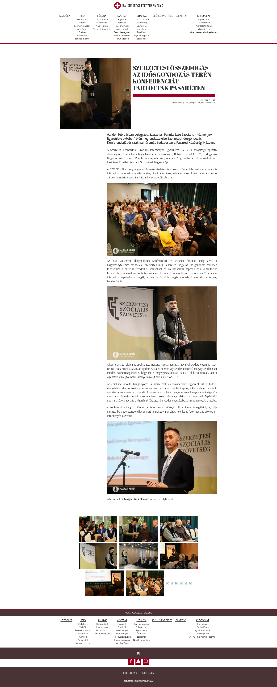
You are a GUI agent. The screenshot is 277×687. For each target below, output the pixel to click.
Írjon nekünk (130, 673)
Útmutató (142, 29)
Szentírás (142, 38)
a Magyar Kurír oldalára (135, 499)
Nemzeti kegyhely (102, 29)
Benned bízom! (82, 38)
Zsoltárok (142, 32)
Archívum (82, 29)
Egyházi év (142, 26)
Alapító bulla (102, 26)
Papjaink (122, 19)
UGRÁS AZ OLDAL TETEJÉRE (139, 612)
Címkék (82, 32)
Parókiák (122, 22)
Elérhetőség (204, 22)
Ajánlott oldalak (204, 26)
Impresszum (204, 19)
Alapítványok (122, 29)
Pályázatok (82, 35)
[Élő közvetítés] (138, 661)
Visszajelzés (204, 29)
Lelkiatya (181, 15)
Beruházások (122, 38)
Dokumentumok (122, 35)
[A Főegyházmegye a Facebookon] (131, 661)
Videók (82, 22)
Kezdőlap (65, 15)
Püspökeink (102, 22)
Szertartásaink (141, 19)
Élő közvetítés (163, 15)
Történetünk (102, 19)
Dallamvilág (141, 22)
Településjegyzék (122, 32)
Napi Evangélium (142, 35)
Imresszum (202, 624)
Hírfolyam (82, 19)
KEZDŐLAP (66, 620)
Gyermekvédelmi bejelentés (204, 32)
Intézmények (122, 26)
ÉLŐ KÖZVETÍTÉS (162, 620)
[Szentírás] (146, 661)
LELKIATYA (180, 620)
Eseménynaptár (82, 26)
